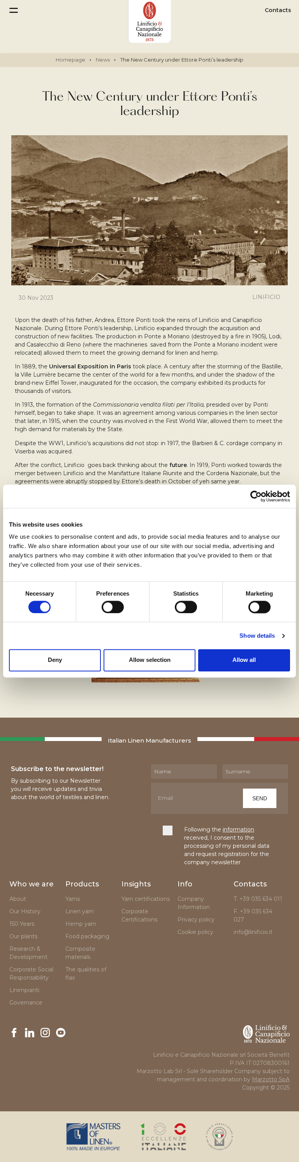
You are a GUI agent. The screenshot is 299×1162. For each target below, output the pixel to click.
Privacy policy (196, 919)
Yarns (72, 898)
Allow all (244, 660)
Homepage (70, 60)
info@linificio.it (253, 932)
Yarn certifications (145, 898)
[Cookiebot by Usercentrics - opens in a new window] (256, 496)
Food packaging (87, 936)
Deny (55, 660)
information (238, 829)
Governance (25, 1002)
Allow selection (150, 660)
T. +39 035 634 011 (258, 898)
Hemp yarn (80, 923)
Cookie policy (195, 932)
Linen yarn (79, 911)
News (103, 60)
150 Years (21, 923)
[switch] (113, 607)
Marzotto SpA (271, 1079)
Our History (24, 911)
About (17, 898)
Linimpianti (24, 990)
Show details (257, 635)
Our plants (23, 936)
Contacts (278, 10)
